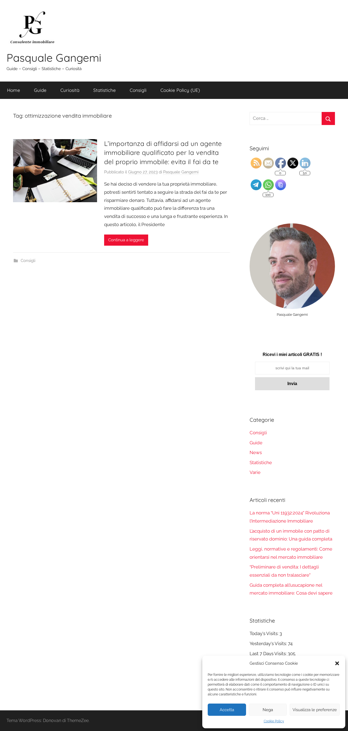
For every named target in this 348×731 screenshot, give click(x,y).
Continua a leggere (126, 240)
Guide (40, 90)
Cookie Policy (274, 721)
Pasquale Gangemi (54, 57)
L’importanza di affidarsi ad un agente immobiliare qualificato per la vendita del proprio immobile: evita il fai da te (163, 152)
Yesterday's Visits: (269, 643)
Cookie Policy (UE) (180, 90)
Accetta (227, 709)
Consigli (138, 90)
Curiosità (69, 90)
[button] (337, 663)
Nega (268, 709)
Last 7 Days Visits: (269, 653)
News (256, 452)
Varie (255, 472)
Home (13, 90)
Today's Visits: (264, 633)
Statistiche (104, 90)
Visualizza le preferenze (315, 709)
